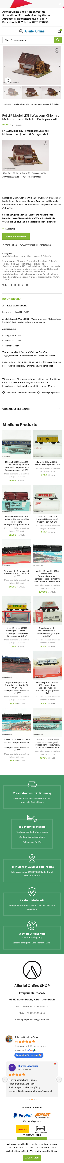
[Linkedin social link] (23, 285)
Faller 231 (14, 264)
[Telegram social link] (27, 285)
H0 (23, 266)
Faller (5, 264)
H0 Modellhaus (34, 266)
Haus (45, 266)
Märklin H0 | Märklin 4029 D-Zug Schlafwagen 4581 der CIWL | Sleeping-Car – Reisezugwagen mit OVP (17, 466)
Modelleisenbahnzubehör (33, 274)
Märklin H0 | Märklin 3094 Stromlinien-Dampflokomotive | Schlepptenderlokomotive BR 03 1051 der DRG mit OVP (47, 576)
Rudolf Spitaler (9, 277)
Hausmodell (55, 266)
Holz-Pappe (14, 269)
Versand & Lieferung (16, 409)
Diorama (21, 261)
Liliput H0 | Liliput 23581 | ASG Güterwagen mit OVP (47, 463)
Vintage (33, 277)
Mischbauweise (24, 271)
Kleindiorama (9, 271)
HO (5, 269)
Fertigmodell (39, 264)
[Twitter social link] (15, 285)
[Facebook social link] (11, 285)
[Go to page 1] (29, 1099)
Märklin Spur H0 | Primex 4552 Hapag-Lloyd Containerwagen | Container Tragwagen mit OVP (47, 687)
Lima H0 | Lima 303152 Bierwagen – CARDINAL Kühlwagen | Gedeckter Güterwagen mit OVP (17, 632)
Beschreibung (11, 299)
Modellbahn (39, 271)
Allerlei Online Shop (26, 1037)
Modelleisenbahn (10, 274)
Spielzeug (22, 277)
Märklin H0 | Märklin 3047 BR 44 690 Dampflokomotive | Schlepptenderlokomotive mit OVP (17, 744)
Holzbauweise (28, 269)
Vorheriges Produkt (3, 109)
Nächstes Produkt (10, 109)
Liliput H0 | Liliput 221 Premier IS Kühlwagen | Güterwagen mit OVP (47, 519)
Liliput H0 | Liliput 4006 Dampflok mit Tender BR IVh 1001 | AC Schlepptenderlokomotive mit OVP (16, 687)
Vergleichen (11, 245)
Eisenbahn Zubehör (47, 261)
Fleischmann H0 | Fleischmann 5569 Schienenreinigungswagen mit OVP (47, 632)
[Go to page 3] (34, 1099)
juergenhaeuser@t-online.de (35, 1019)
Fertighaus (26, 264)
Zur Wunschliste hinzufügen (37, 245)
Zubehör (6, 279)
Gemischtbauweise (11, 266)
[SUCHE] (58, 40)
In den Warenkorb (16, 236)
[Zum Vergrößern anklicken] (8, 80)
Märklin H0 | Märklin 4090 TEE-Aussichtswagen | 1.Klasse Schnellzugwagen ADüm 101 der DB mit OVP (47, 743)
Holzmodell (52, 269)
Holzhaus (41, 269)
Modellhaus (52, 274)
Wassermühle (44, 277)
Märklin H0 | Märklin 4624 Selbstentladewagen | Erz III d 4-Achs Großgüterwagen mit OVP (16, 520)
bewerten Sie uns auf (27, 1054)
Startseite (6, 104)
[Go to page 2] (32, 1099)
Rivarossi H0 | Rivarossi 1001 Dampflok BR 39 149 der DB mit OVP (17, 574)
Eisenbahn (32, 261)
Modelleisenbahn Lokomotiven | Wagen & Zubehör (36, 104)
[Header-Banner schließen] (60, 4)
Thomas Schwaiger (28, 1065)
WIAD (56, 277)
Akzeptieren (32, 1158)
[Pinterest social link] (19, 285)
